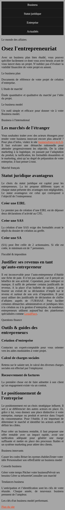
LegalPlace (30, 313)
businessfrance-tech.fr (50, 142)
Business (32, 4)
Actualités (32, 31)
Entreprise (32, 22)
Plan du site (8, 506)
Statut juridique (32, 13)
